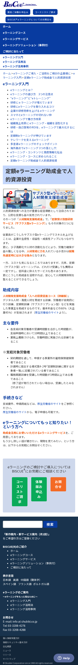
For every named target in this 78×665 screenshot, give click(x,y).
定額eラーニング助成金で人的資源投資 (33, 160)
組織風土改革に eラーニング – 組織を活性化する (39, 123)
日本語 (7, 580)
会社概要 (7, 646)
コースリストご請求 (45, 12)
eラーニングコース (14, 33)
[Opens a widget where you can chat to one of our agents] (63, 658)
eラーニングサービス (15, 39)
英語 (15, 580)
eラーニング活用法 (14, 61)
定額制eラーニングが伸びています (31, 135)
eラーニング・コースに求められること (33, 156)
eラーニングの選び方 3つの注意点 (31, 94)
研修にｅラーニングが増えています (31, 102)
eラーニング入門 (13, 57)
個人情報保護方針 (11, 638)
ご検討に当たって (13, 51)
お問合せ (58, 484)
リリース (7, 654)
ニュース (7, 650)
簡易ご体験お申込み (18, 12)
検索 (50, 524)
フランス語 (24, 584)
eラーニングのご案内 (15, 592)
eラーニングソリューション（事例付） (26, 45)
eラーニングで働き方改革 (25, 119)
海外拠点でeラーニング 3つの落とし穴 (33, 148)
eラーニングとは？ (21, 90)
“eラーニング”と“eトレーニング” (30, 98)
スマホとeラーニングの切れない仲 (31, 115)
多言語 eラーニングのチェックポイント (34, 144)
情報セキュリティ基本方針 (15, 642)
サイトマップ (9, 658)
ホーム (7, 26)
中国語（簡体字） (31, 580)
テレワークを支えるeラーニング (29, 140)
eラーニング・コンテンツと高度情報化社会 (36, 152)
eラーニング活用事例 (15, 66)
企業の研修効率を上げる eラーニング (32, 111)
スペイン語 (9, 584)
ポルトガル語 (41, 584)
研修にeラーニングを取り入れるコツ (32, 106)
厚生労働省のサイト (47, 312)
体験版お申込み (39, 489)
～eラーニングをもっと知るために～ (20, 596)
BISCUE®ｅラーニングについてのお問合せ (29, 19)
